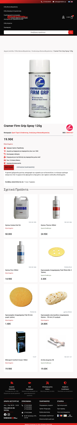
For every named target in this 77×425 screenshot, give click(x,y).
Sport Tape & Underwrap (20, 133)
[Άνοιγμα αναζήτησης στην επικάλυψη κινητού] (38, 32)
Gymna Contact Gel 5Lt (13, 225)
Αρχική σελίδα (9, 51)
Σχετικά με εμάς (62, 405)
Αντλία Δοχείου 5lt (47, 360)
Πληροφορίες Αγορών (46, 405)
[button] (11, 7)
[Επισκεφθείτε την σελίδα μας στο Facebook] (5, 414)
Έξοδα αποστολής (44, 412)
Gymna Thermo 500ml (48, 225)
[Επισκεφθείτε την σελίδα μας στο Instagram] (8, 414)
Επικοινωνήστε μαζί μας (46, 419)
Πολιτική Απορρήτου (63, 412)
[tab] (9, 167)
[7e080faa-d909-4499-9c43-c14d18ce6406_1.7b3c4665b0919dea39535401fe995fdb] (38, 89)
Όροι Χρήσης (61, 409)
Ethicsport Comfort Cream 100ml (16, 360)
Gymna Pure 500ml (11, 270)
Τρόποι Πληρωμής (44, 409)
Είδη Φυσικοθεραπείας (23, 51)
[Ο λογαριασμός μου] (63, 17)
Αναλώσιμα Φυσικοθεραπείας (42, 51)
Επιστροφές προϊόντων (46, 416)
